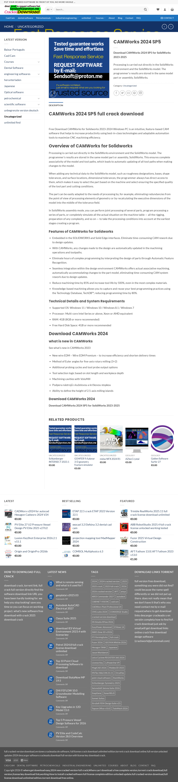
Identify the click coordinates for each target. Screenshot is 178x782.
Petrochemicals (43, 18)
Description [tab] (56, 105)
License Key (97, 662)
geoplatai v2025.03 (67, 595)
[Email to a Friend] (128, 93)
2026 (123, 586)
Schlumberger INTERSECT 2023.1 (59, 460)
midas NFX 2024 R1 (110, 458)
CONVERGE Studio (119, 612)
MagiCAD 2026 (99, 667)
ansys (123, 591)
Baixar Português (14, 49)
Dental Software (13, 67)
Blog (120, 18)
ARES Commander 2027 (103, 596)
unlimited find (12, 122)
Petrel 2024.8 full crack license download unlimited (69, 648)
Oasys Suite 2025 (66, 618)
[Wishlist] (158, 9)
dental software (25, 18)
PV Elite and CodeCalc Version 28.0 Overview (69, 735)
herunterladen (12, 79)
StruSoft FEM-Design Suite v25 (106, 703)
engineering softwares (17, 74)
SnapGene (96, 693)
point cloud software (101, 678)
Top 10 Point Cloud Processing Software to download (69, 664)
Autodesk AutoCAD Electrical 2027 (67, 607)
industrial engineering (66, 18)
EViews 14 (119, 627)
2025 (124, 581)
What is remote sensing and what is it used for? (69, 583)
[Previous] (49, 455)
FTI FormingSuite (99, 637)
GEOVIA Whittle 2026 (115, 642)
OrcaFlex (120, 673)
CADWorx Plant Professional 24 (106, 607)
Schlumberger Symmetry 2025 (106, 683)
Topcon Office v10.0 (101, 708)
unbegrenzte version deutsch (21, 110)
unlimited (86, 18)
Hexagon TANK (99, 647)
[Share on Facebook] (116, 93)
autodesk (121, 596)
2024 (94, 581)
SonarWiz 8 (109, 693)
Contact (129, 18)
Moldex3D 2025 (116, 667)
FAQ (138, 18)
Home (9, 26)
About (112, 18)
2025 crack (97, 586)
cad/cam (115, 601)
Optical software (14, 92)
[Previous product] (170, 26)
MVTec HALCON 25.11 (102, 673)
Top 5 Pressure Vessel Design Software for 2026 (71, 721)
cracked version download (104, 617)
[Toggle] (38, 62)
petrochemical (12, 98)
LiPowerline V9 (112, 662)
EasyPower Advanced (102, 627)
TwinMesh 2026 (120, 708)
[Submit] (145, 9)
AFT (116, 591)
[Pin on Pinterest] (134, 93)
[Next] (174, 455)
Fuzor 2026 (97, 642)
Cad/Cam (10, 18)
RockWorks (118, 678)
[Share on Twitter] (122, 93)
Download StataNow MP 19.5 (70, 679)
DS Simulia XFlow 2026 (102, 622)
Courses (100, 18)
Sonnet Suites (98, 698)
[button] (165, 9)
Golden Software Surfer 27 (159, 460)
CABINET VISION (100, 601)
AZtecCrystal (132, 458)
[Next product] (164, 26)
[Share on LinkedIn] (140, 93)
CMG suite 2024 (99, 612)
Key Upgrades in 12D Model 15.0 (68, 708)
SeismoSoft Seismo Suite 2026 (106, 688)
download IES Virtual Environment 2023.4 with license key (71, 631)
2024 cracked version (109, 581)
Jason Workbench (100, 652)
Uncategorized (31, 26)
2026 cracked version (102, 591)
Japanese (9, 86)
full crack (114, 637)
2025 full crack (112, 586)
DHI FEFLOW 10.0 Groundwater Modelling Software (70, 693)
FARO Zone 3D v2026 (102, 632)
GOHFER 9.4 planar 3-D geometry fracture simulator (84, 461)
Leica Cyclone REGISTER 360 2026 (108, 657)
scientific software (15, 104)
